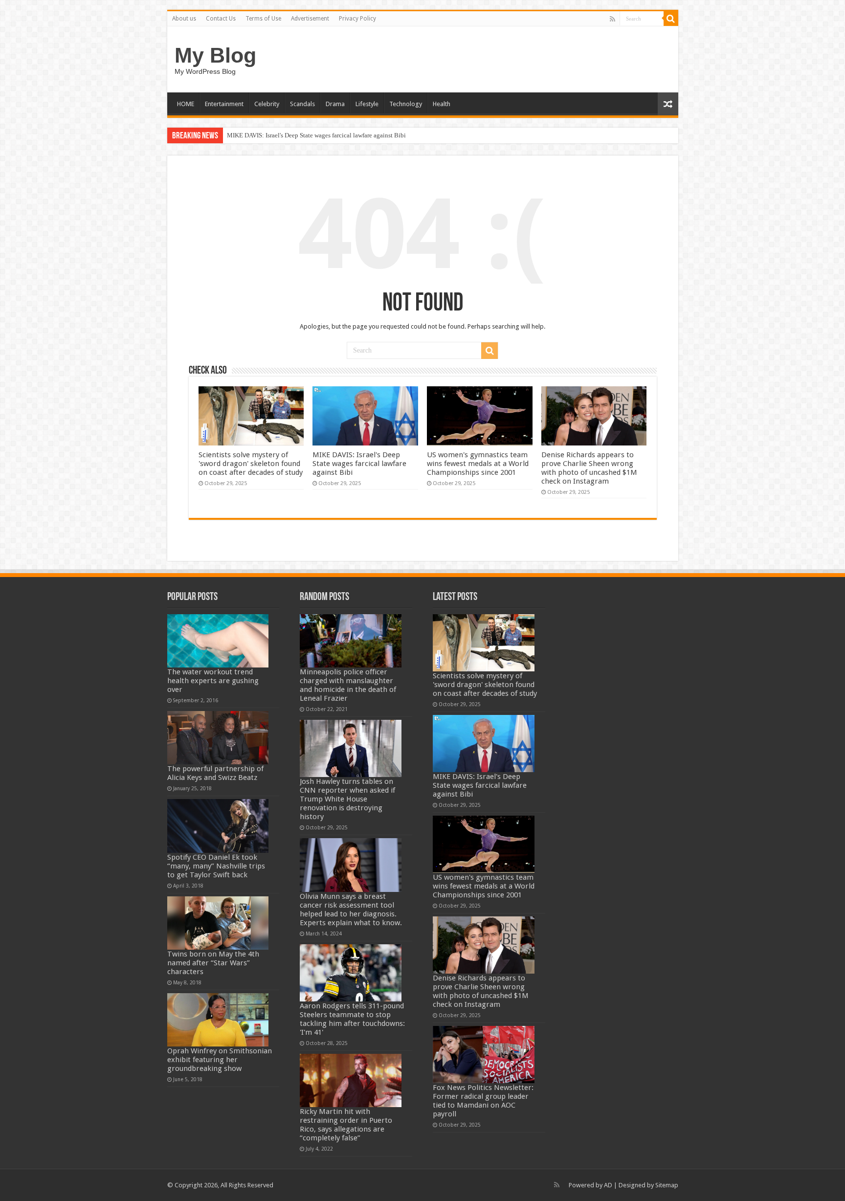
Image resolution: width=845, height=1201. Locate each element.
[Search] (671, 18)
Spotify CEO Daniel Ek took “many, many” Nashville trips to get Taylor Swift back (216, 866)
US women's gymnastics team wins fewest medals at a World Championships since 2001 (478, 463)
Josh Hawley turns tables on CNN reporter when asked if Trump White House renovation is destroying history (347, 799)
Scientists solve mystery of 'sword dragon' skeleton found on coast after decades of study (251, 463)
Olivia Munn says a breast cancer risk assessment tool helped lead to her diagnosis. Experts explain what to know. (351, 909)
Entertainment (224, 104)
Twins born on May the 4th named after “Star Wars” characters (213, 963)
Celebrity (266, 104)
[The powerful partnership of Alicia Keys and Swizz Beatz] (218, 737)
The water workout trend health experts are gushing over (213, 680)
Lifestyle (367, 104)
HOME (185, 104)
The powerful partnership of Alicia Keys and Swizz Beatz (215, 773)
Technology (405, 104)
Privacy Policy (357, 18)
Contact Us (221, 18)
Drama (335, 104)
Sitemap (666, 1185)
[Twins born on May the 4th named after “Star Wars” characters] (218, 923)
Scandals (302, 104)
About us (184, 18)
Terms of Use (263, 18)
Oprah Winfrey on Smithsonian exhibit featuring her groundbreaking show (219, 1059)
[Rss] (612, 19)
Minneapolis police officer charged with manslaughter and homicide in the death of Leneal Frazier (348, 685)
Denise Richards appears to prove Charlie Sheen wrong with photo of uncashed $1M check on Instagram (589, 468)
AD (608, 1185)
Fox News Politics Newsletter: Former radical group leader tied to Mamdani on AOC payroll (483, 1100)
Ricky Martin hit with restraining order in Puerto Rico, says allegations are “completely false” (346, 1124)
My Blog (215, 55)
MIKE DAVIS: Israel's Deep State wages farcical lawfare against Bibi (316, 135)
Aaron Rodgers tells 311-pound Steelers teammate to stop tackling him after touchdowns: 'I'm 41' (352, 1019)
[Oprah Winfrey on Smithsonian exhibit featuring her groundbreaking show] (218, 1019)
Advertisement (310, 18)
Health (441, 104)
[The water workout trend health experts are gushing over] (218, 640)
